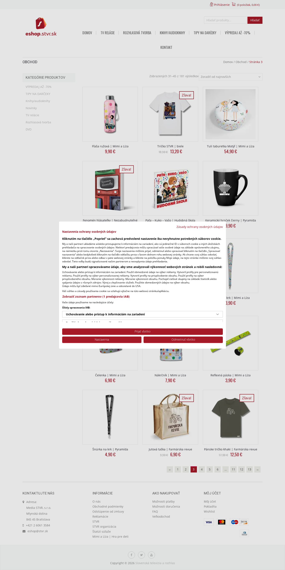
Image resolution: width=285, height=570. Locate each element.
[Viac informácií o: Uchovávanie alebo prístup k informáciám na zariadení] (217, 314)
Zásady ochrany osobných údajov (200, 227)
